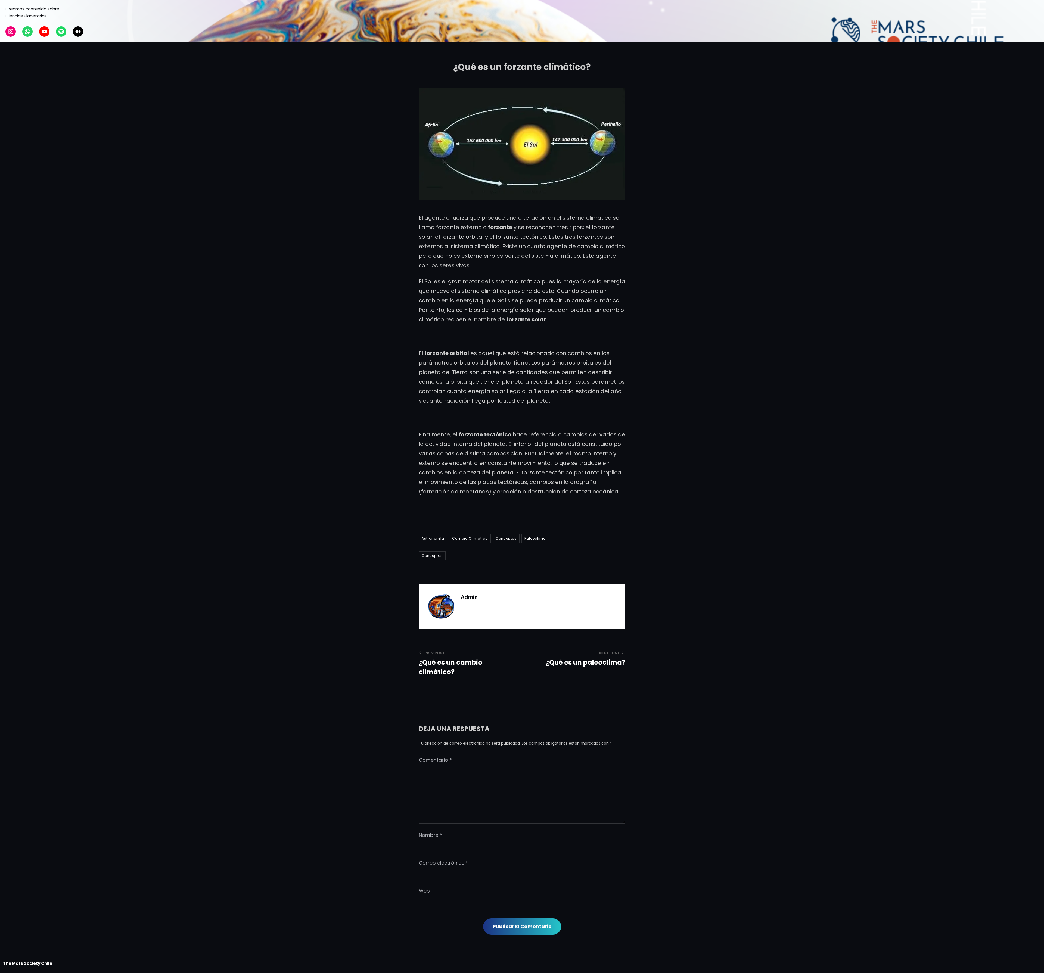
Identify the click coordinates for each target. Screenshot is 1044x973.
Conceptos (506, 538)
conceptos (432, 555)
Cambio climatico (470, 538)
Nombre (430, 835)
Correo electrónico (443, 862)
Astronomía (433, 538)
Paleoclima (535, 538)
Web (424, 890)
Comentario (435, 760)
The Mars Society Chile (27, 963)
